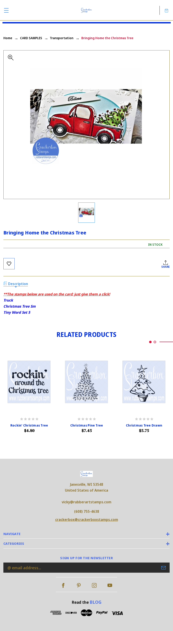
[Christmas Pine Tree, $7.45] (87, 382)
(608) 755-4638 (86, 511)
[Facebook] (63, 585)
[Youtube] (109, 585)
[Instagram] (94, 585)
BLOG (95, 602)
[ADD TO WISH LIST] (9, 263)
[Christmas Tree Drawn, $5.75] (144, 382)
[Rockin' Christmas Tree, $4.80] (29, 382)
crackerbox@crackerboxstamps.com (86, 519)
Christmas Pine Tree (86, 425)
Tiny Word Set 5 (16, 312)
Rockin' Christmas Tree (29, 425)
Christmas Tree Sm (19, 306)
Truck (8, 300)
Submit (163, 567)
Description (18, 283)
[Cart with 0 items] (166, 10)
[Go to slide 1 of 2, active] (150, 342)
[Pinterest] (78, 585)
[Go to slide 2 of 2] (155, 342)
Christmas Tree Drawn (144, 425)
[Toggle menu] (6, 10)
